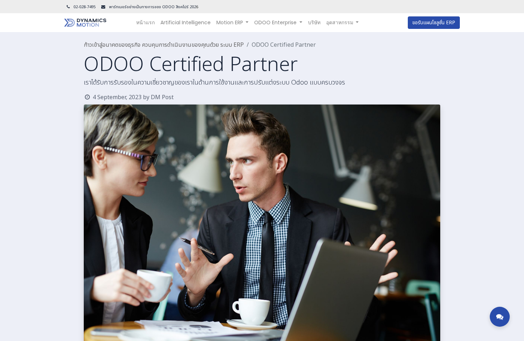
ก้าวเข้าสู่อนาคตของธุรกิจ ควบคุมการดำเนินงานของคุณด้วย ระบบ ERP (164, 45)
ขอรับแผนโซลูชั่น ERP (433, 22)
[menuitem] (145, 22)
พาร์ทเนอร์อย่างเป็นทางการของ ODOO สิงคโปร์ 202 (152, 7)
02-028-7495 (84, 7)
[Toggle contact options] (500, 317)
